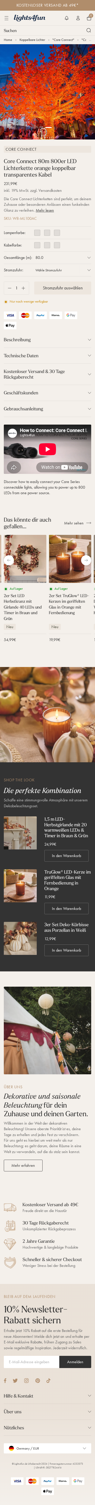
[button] (66, 18)
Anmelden (75, 1361)
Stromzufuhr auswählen (63, 288)
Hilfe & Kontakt (18, 1396)
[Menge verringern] (7, 288)
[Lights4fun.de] (29, 18)
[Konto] (78, 18)
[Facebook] (5, 1380)
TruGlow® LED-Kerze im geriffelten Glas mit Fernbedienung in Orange (67, 880)
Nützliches (14, 1428)
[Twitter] (15, 1380)
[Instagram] (26, 1380)
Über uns (13, 1412)
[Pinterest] (37, 1380)
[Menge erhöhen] (25, 288)
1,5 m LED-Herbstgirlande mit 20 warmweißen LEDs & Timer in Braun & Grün (66, 827)
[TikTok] (48, 1380)
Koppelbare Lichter (32, 40)
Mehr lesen (45, 210)
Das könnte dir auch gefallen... (27, 523)
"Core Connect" (63, 40)
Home (8, 40)
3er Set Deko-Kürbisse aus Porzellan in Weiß (66, 927)
